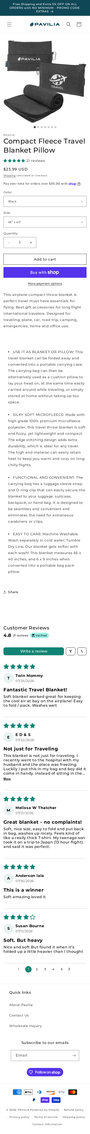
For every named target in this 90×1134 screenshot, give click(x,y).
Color (7, 192)
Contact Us (19, 1015)
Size (6, 212)
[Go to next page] (70, 969)
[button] (9, 24)
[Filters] (70, 651)
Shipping (9, 175)
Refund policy (74, 1109)
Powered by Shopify (44, 1109)
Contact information (47, 1124)
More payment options (45, 283)
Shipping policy (74, 1117)
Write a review (33, 651)
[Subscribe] (74, 1055)
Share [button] (13, 592)
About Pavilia (21, 1005)
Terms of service (46, 1117)
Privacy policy (19, 1117)
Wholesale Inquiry (25, 1026)
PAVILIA (23, 1109)
